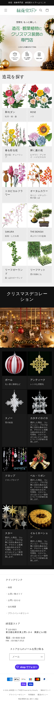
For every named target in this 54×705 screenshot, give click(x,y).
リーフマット (38, 269)
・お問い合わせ (13, 600)
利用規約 (31, 695)
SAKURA (9, 231)
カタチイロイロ (39, 418)
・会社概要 (11, 606)
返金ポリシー (46, 690)
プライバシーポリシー (17, 695)
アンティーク (38, 379)
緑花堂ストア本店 (16, 690)
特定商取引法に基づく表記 (28, 699)
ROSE (33, 112)
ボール (9, 379)
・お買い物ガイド (14, 594)
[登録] (41, 656)
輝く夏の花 (36, 150)
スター (9, 533)
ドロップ (10, 475)
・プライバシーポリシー (17, 613)
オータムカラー (39, 191)
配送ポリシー (43, 695)
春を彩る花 (11, 150)
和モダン (10, 112)
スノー (9, 418)
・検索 (9, 587)
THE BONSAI (36, 231)
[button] (6, 10)
